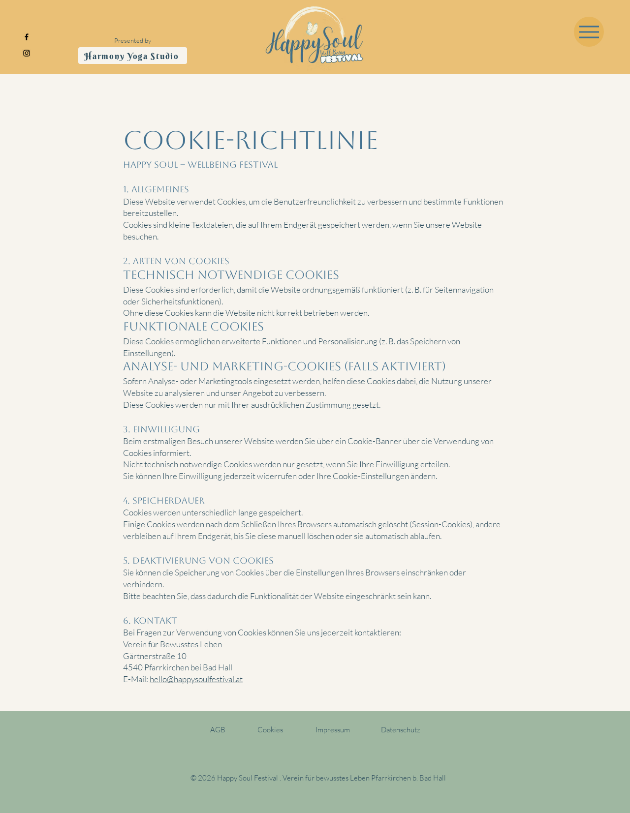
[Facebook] (26, 36)
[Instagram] (26, 53)
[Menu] (589, 32)
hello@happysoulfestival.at (196, 679)
